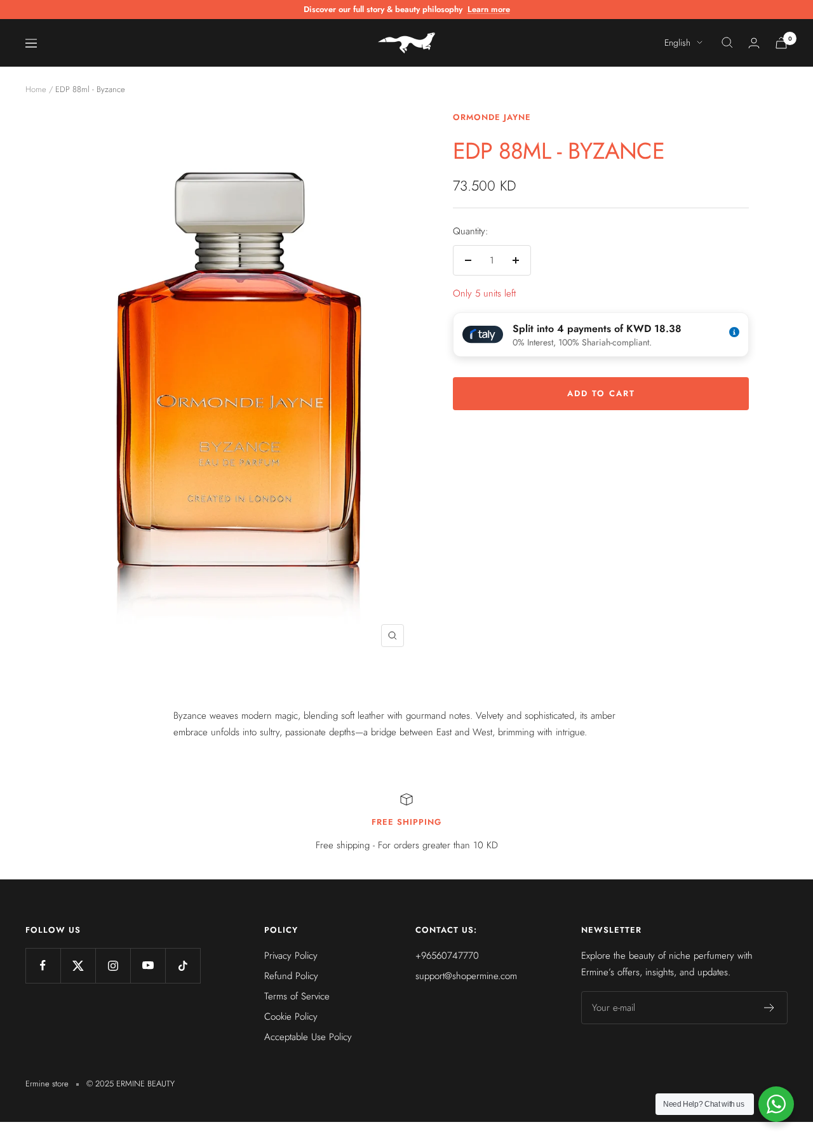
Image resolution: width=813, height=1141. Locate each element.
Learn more (488, 9)
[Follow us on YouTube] (147, 965)
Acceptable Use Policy (308, 1037)
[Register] (769, 1007)
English (677, 42)
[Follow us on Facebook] (42, 965)
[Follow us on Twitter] (77, 965)
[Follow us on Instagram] (112, 965)
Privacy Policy (291, 956)
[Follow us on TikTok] (182, 965)
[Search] (727, 42)
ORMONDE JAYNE (492, 117)
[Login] (754, 42)
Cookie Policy (291, 1017)
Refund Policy (291, 976)
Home (35, 89)
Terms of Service (297, 996)
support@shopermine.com (466, 976)
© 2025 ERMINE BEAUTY (130, 1084)
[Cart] (781, 43)
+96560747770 (447, 956)
